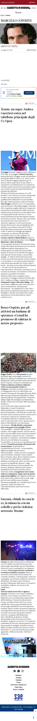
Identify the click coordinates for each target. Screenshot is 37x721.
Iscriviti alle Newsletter (8, 2)
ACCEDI (33, 8)
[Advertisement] (15, 66)
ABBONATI (32, 2)
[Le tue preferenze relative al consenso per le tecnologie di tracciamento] (33, 717)
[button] (18, 647)
